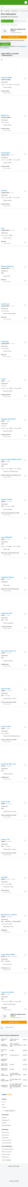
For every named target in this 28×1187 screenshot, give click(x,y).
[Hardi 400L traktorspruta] (14, 180)
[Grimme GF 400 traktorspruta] (14, 791)
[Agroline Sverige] (9, 2)
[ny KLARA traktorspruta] (14, 368)
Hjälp (3, 1104)
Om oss (3, 1102)
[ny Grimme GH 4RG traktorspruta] (14, 678)
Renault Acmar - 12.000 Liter (9, 914)
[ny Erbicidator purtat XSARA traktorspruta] (14, 408)
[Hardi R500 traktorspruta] (14, 867)
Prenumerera (5, 44)
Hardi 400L (4, 190)
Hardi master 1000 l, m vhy (8, 764)
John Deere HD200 (6, 77)
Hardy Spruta (5, 341)
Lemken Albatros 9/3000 (8, 954)
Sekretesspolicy (5, 1135)
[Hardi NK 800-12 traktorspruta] (14, 142)
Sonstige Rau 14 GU (7, 613)
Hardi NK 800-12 (5, 153)
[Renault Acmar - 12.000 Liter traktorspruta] (14, 904)
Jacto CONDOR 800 (6, 537)
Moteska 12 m (5, 115)
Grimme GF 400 (5, 801)
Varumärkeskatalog (6, 1142)
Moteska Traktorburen (7, 266)
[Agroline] (2, 11)
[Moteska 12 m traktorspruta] (14, 105)
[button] (26, 2)
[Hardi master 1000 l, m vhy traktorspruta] (14, 753)
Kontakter (4, 1107)
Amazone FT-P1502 (6, 499)
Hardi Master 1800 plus (7, 577)
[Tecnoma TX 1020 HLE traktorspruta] (14, 982)
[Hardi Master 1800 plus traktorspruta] (14, 567)
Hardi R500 (4, 877)
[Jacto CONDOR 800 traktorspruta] (14, 527)
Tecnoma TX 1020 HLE (7, 992)
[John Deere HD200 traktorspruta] (14, 67)
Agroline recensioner (7, 1140)
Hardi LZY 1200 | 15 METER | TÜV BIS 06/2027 (14, 459)
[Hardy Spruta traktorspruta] (14, 331)
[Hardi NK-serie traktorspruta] (14, 293)
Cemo (2, 228)
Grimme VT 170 (5, 839)
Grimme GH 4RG (5, 688)
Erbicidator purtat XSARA (8, 419)
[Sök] (25, 7)
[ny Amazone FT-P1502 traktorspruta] (14, 489)
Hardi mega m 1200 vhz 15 (8, 651)
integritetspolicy (23, 46)
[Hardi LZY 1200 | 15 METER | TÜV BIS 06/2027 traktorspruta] (14, 449)
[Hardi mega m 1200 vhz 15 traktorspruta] (14, 640)
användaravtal (5, 47)
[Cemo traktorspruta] (14, 218)
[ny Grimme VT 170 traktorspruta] (14, 829)
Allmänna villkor (5, 1132)
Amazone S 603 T (6, 726)
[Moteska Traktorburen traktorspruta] (14, 256)
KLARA (3, 379)
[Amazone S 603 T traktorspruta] (14, 716)
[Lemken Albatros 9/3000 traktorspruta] (14, 944)
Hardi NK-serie (5, 304)
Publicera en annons (14, 37)
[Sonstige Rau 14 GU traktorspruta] (14, 603)
